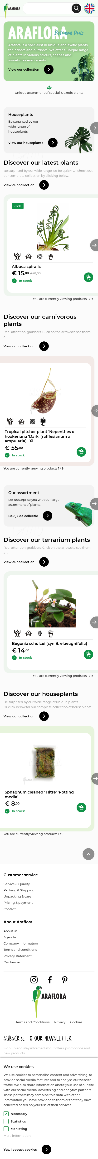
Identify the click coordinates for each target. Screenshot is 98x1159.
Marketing (19, 1129)
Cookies (76, 1022)
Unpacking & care (17, 896)
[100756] (81, 452)
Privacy (59, 1022)
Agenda (10, 937)
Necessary (19, 1114)
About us (10, 931)
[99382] (88, 654)
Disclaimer (12, 962)
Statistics (18, 1121)
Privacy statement (18, 956)
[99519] (88, 277)
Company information (21, 943)
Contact (10, 909)
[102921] (81, 807)
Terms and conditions (20, 949)
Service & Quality (17, 884)
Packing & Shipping (19, 890)
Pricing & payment (18, 902)
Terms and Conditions (32, 1022)
